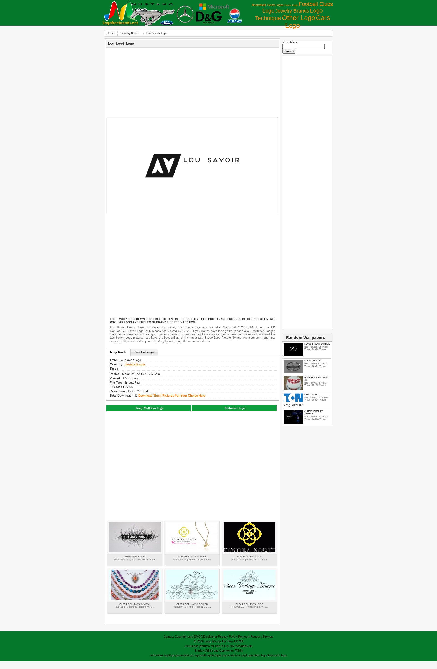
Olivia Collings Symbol (134, 604)
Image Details (118, 352)
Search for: (290, 42)
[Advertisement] (192, 82)
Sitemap (267, 636)
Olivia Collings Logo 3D (192, 604)
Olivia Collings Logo (249, 604)
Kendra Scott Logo (249, 556)
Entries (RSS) (204, 650)
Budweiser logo (235, 408)
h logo (263, 655)
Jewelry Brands (292, 11)
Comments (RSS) (231, 650)
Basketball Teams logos (268, 5)
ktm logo (163, 655)
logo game (176, 655)
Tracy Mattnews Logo (149, 408)
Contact (169, 636)
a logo (242, 655)
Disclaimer (210, 636)
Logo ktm (252, 655)
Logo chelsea (229, 655)
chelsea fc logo (277, 655)
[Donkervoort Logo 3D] (293, 389)
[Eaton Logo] (293, 406)
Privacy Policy (227, 636)
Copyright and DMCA (188, 636)
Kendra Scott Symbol (192, 556)
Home (110, 33)
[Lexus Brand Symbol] (293, 355)
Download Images (144, 352)
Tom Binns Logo (135, 556)
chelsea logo (191, 655)
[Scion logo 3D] (293, 372)
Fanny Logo (291, 5)
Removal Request (250, 636)
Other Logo (298, 17)
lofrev (154, 655)
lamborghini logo (210, 655)
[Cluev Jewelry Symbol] (293, 423)
